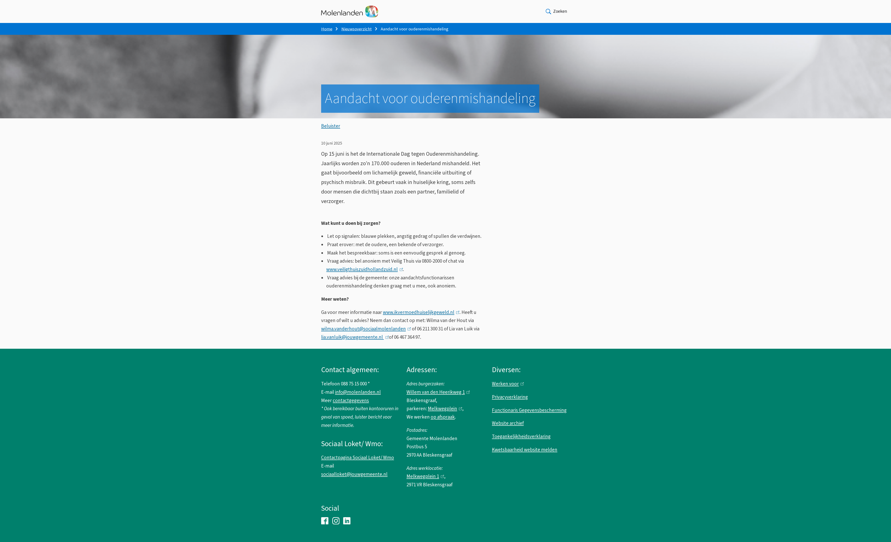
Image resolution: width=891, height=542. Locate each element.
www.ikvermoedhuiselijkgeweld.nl (420, 312)
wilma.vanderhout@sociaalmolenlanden (365, 328)
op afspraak (443, 416)
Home (326, 29)
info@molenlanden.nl (358, 392)
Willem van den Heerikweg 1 (437, 392)
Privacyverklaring (510, 397)
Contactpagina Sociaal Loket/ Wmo (357, 457)
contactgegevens (351, 400)
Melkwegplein (444, 408)
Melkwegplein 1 (424, 476)
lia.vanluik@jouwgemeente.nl (354, 337)
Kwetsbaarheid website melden (524, 449)
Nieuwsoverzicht (356, 29)
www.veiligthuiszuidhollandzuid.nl (363, 269)
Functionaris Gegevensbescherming (529, 410)
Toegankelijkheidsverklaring (521, 436)
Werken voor (507, 383)
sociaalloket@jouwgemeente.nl (354, 474)
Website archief (508, 423)
